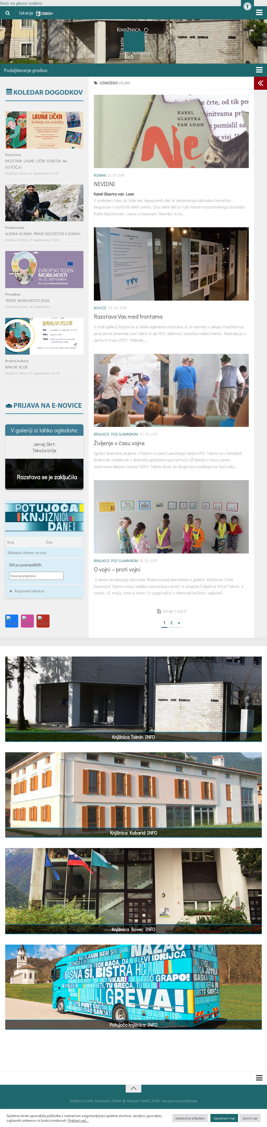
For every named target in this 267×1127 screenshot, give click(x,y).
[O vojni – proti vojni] (171, 516)
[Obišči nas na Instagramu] (27, 621)
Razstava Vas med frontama (128, 316)
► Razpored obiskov (26, 590)
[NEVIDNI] (171, 131)
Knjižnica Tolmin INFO (133, 737)
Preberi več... (78, 1120)
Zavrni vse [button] (249, 1118)
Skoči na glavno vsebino (21, 3)
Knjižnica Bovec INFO (133, 929)
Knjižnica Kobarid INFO (133, 833)
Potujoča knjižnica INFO (133, 1025)
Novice (100, 307)
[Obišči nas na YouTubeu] (43, 621)
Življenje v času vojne (119, 443)
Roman (100, 175)
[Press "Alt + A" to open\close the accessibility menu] (247, 6)
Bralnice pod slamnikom (116, 434)
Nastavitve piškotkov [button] (190, 1118)
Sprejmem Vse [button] (224, 1118)
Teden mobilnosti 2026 (27, 300)
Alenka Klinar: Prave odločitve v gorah (42, 233)
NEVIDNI (104, 184)
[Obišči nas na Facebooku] (11, 621)
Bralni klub (16, 366)
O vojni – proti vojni (117, 569)
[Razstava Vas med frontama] (171, 264)
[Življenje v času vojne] (171, 390)
